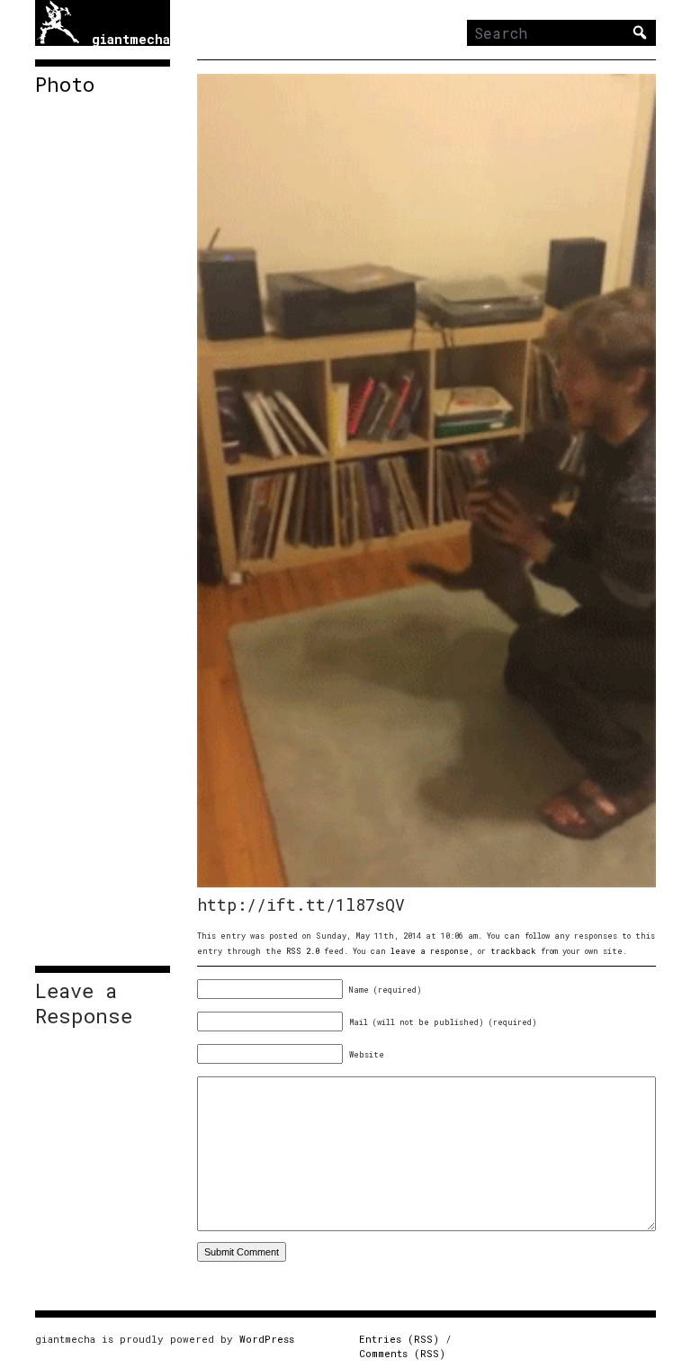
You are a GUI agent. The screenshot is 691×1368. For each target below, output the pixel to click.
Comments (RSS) (402, 1353)
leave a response (429, 951)
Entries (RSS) (399, 1339)
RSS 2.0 (302, 951)
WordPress (266, 1339)
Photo (64, 84)
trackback (513, 951)
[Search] (640, 32)
